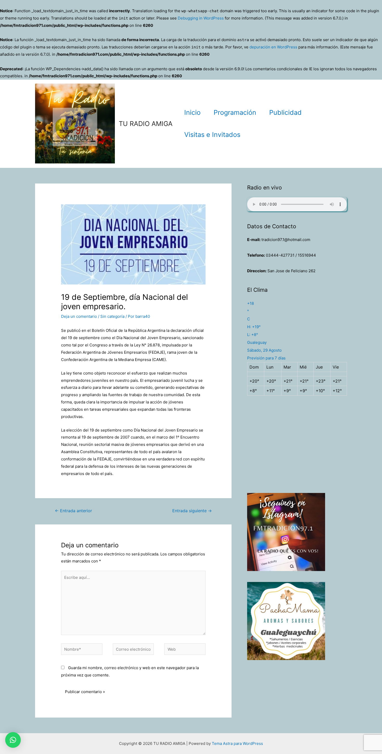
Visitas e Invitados (212, 134)
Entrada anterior (73, 510)
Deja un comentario (79, 316)
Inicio (192, 112)
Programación (235, 112)
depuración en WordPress (273, 47)
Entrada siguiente (192, 510)
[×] (13, 740)
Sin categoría (112, 316)
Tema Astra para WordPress (237, 743)
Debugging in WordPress (201, 18)
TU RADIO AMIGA (146, 124)
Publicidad (285, 112)
